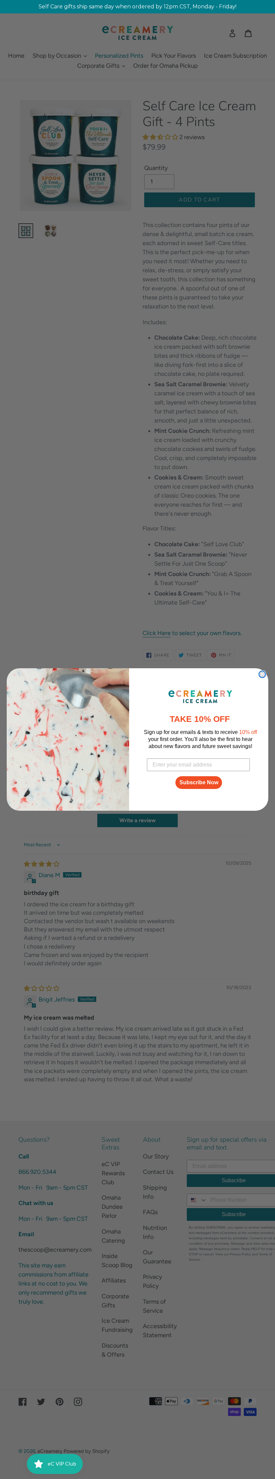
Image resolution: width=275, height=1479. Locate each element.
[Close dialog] (262, 674)
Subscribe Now (198, 782)
